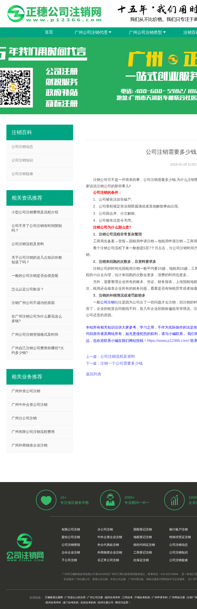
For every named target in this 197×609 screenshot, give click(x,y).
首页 (49, 32)
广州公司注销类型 (145, 32)
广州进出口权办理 (75, 597)
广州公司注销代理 (91, 32)
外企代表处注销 (108, 545)
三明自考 (127, 597)
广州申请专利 (160, 597)
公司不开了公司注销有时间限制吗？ (37, 228)
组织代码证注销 (144, 545)
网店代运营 (121, 602)
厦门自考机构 (70, 602)
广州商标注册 (177, 597)
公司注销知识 (22, 160)
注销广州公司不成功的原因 (33, 303)
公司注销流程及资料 (117, 356)
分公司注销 (105, 529)
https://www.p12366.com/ (168, 340)
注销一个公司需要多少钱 (121, 363)
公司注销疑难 (22, 174)
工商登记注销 (142, 552)
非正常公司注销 (108, 560)
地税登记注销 (142, 537)
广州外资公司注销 (26, 391)
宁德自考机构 (142, 597)
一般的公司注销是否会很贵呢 (35, 276)
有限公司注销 (71, 529)
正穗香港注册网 (54, 597)
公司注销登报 (71, 545)
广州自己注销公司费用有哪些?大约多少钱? (38, 350)
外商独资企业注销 (109, 552)
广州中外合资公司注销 (29, 405)
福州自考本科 (112, 597)
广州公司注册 (95, 597)
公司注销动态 (22, 147)
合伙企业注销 (71, 552)
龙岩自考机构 (88, 602)
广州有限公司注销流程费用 (33, 432)
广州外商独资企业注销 (29, 445)
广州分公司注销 (24, 418)
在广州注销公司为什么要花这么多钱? (37, 318)
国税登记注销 (142, 529)
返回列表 (93, 374)
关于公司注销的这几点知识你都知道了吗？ (37, 259)
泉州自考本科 (53, 602)
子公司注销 (69, 560)
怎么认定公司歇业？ (28, 289)
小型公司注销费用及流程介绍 (35, 212)
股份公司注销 (71, 537)
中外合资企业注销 (109, 537)
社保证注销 (141, 560)
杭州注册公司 (105, 602)
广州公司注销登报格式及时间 (35, 334)
